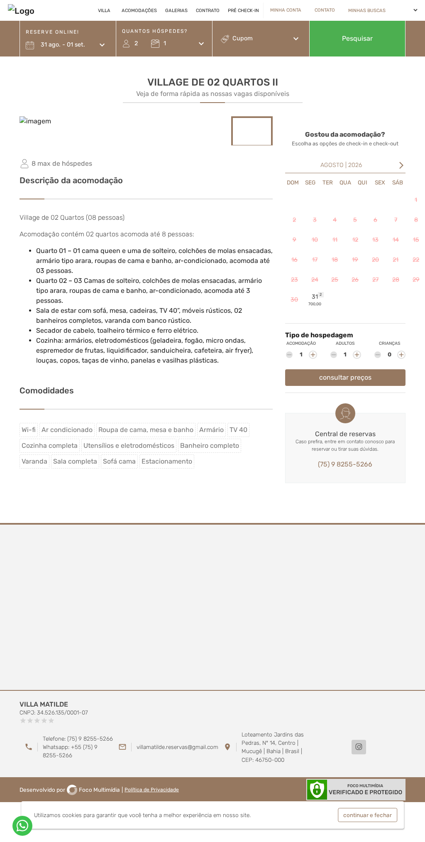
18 (335, 259)
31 (315, 299)
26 (355, 279)
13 (375, 239)
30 (294, 299)
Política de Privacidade (152, 790)
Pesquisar (357, 38)
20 (375, 259)
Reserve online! (52, 31)
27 (375, 279)
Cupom (242, 38)
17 (315, 259)
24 (314, 279)
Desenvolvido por (70, 789)
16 (294, 259)
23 (294, 279)
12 (355, 239)
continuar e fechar (367, 815)
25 (334, 279)
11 (334, 239)
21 (395, 259)
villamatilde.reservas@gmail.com (177, 747)
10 (315, 239)
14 (396, 239)
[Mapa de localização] (212, 608)
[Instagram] (359, 747)
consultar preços (345, 377)
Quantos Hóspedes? (155, 31)
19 (355, 259)
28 (395, 279)
